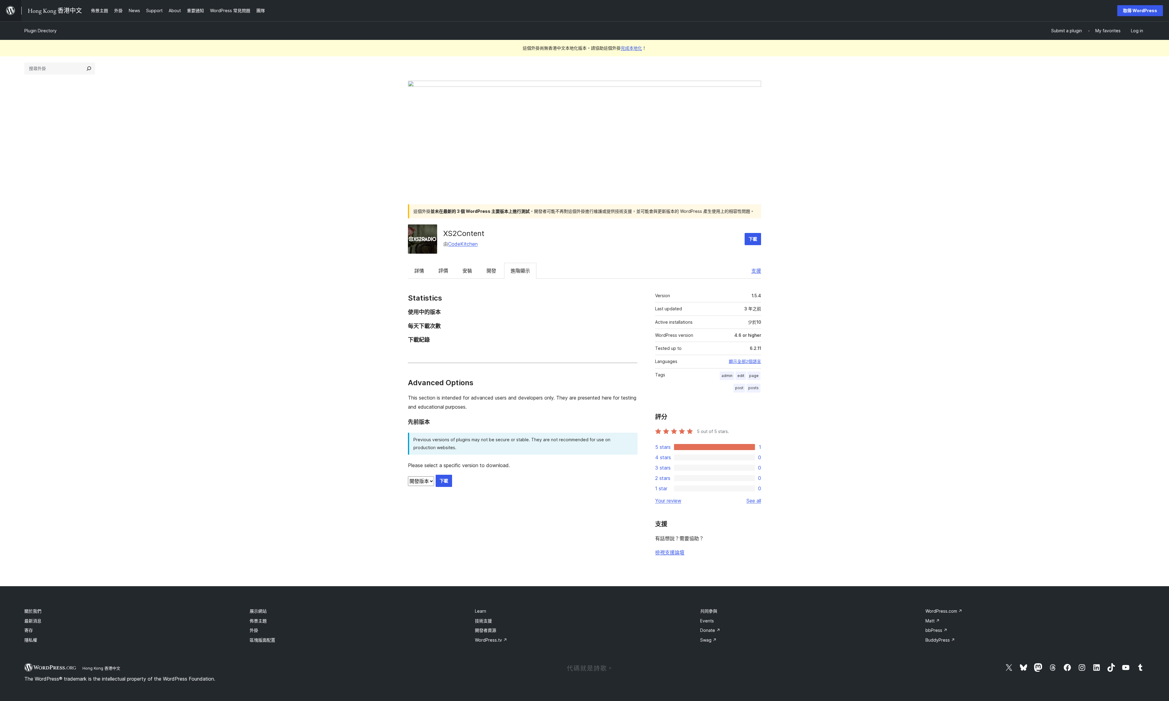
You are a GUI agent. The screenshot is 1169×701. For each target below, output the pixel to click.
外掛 (254, 630)
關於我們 (32, 611)
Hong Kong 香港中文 (101, 668)
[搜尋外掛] (89, 68)
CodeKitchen (463, 244)
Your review (668, 501)
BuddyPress (940, 640)
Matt (932, 620)
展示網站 (258, 611)
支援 (756, 271)
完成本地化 (631, 48)
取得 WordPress (1140, 10)
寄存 (28, 630)
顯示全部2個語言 (745, 361)
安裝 (467, 271)
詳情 (419, 271)
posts (753, 388)
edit (740, 375)
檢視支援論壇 (669, 552)
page (754, 375)
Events (707, 620)
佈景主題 (258, 620)
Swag (708, 640)
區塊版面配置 (262, 640)
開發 (491, 271)
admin (726, 375)
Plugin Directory (40, 30)
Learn (480, 611)
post (739, 388)
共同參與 (708, 611)
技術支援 (483, 620)
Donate (710, 630)
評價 (443, 271)
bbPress (936, 630)
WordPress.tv (491, 640)
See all (753, 501)
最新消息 (32, 620)
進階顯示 (520, 271)
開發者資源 (485, 630)
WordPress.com (943, 611)
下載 (753, 238)
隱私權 (30, 640)
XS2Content (463, 233)
